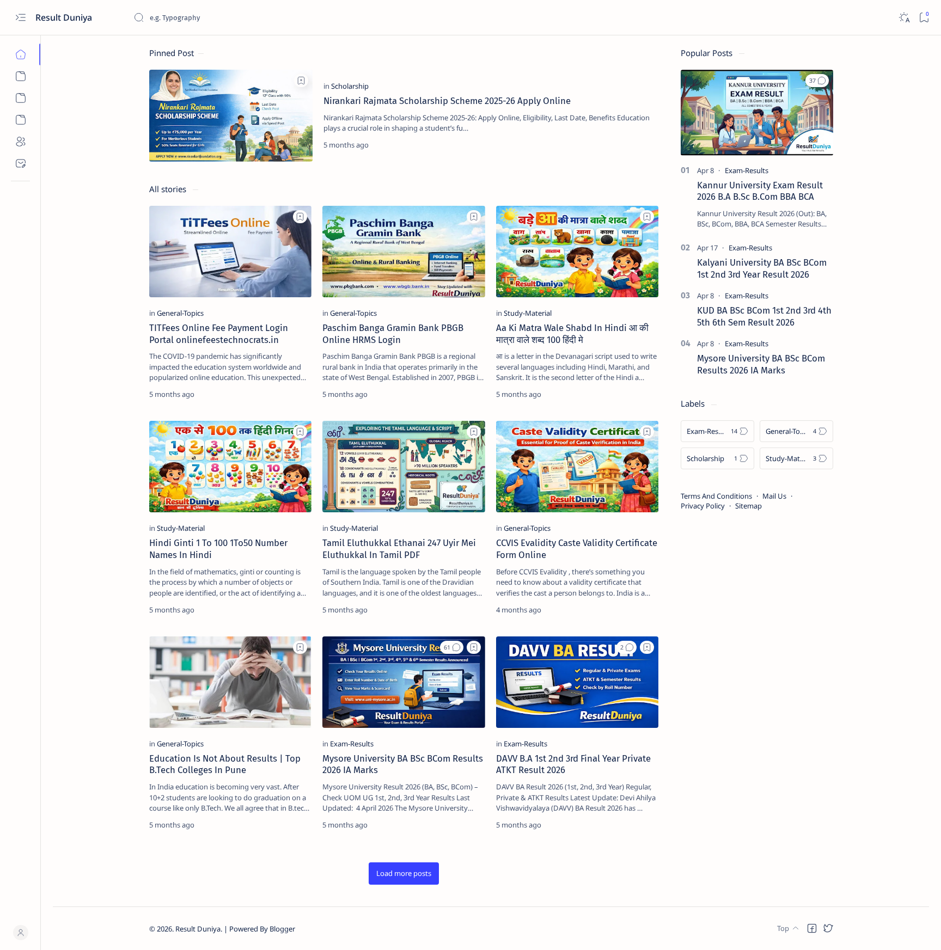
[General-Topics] (180, 313)
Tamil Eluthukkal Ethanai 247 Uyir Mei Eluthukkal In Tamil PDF (399, 548)
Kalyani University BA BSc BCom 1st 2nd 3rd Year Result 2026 (762, 268)
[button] (451, 647)
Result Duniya (198, 929)
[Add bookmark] (301, 80)
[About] (20, 141)
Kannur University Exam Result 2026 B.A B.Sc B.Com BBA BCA (760, 191)
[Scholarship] (350, 86)
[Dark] (903, 17)
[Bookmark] (923, 17)
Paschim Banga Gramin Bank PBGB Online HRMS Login (392, 333)
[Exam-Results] (352, 744)
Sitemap (748, 506)
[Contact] (20, 163)
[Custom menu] (20, 76)
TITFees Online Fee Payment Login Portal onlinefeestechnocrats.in (218, 333)
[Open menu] (20, 17)
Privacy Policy (703, 506)
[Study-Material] (528, 313)
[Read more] (641, 145)
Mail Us (774, 496)
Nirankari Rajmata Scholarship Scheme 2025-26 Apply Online (447, 100)
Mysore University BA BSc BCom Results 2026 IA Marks (761, 364)
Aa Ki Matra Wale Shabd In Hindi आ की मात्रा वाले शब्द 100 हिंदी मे (572, 333)
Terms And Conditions (716, 496)
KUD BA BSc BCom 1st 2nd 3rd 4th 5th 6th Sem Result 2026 (764, 316)
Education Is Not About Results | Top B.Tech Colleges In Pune (225, 764)
